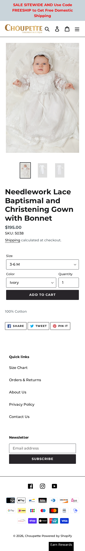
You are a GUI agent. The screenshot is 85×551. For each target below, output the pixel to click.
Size (9, 256)
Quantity (65, 274)
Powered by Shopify (57, 536)
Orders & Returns (25, 380)
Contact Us (19, 417)
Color (10, 274)
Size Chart (18, 368)
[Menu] (77, 29)
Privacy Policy (21, 404)
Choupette (33, 536)
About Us (17, 392)
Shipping (12, 240)
